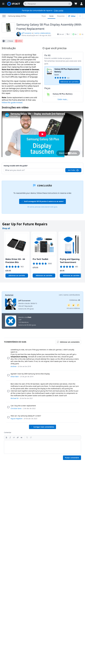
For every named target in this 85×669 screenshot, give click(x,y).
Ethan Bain (15, 376)
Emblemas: (75, 300)
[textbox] (42, 447)
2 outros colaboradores (42, 33)
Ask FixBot (71, 170)
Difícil (20, 41)
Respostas (61, 16)
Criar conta (58, 10)
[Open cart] (75, 4)
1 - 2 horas (9, 41)
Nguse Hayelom (16, 418)
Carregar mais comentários (43, 427)
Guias (51, 16)
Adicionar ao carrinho (69, 81)
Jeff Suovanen (26, 33)
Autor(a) (9, 295)
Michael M (14, 398)
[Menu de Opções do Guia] (80, 16)
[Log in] (81, 4)
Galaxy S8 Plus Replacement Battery (66, 70)
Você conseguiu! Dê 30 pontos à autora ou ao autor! (44, 201)
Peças (44, 16)
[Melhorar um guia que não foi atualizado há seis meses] (78, 305)
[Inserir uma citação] (21, 437)
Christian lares (16, 408)
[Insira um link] (17, 437)
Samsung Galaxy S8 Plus (17, 16)
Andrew (13, 366)
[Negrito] (6, 437)
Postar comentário (72, 458)
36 (75, 34)
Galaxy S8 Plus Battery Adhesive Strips (62, 95)
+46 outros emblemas (73, 308)
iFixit (29, 317)
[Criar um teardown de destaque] (73, 305)
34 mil (61, 34)
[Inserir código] (14, 437)
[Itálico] (10, 437)
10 (82, 34)
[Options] (4, 16)
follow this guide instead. (12, 102)
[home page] (13, 4)
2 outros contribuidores (71, 295)
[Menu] (3, 4)
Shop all (6, 228)
